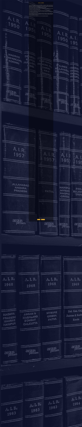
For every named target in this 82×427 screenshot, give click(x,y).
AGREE (38, 219)
